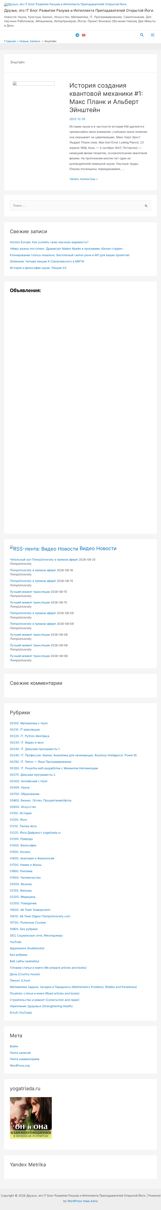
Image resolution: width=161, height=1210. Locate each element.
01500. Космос (20, 852)
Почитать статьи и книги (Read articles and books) (44, 993)
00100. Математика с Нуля (29, 723)
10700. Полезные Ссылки (28, 922)
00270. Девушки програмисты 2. (33, 774)
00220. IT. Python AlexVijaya (29, 736)
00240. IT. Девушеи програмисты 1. (35, 749)
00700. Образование (24, 794)
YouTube (15, 942)
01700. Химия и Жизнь (26, 864)
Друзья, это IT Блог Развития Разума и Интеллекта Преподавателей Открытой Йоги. (79, 10)
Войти (14, 1046)
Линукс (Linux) (20, 980)
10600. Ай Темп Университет (30, 909)
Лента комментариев (24, 1059)
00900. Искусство (23, 807)
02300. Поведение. (23, 903)
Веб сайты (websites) (24, 961)
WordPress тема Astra (83, 1201)
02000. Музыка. (21, 884)
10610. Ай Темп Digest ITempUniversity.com (40, 916)
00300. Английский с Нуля (28, 781)
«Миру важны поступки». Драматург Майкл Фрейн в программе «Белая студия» (66, 248)
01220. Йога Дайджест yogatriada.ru (35, 832)
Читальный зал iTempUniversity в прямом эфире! (44, 559)
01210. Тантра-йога (23, 826)
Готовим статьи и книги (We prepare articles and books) (48, 967)
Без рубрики (18, 954)
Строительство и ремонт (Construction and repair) (44, 1000)
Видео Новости (98, 548)
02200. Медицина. (23, 896)
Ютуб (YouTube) (21, 1012)
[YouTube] (84, 35)
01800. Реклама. (21, 871)
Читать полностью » (83, 179)
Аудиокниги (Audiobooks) (27, 948)
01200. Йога (18, 819)
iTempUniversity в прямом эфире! (33, 570)
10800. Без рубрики (24, 929)
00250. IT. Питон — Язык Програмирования (40, 761)
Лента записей (20, 1052)
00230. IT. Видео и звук (27, 742)
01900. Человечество (25, 877)
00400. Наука (20, 787)
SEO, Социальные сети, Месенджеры (36, 935)
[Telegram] (77, 35)
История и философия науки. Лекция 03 (38, 268)
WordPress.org (20, 1065)
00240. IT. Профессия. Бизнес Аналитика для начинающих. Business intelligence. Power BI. (74, 755)
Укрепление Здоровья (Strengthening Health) (41, 1006)
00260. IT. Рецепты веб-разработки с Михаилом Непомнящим (54, 768)
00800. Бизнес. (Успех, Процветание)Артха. (41, 800)
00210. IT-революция (25, 729)
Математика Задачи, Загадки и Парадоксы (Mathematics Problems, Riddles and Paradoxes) (73, 987)
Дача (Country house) (25, 974)
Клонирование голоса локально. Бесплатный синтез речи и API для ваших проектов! (70, 255)
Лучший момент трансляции (30, 591)
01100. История (21, 813)
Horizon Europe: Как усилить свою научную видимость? (49, 242)
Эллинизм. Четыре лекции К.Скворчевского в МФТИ (47, 261)
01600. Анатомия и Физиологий (32, 858)
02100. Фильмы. (21, 890)
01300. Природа (21, 839)
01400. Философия (23, 845)
